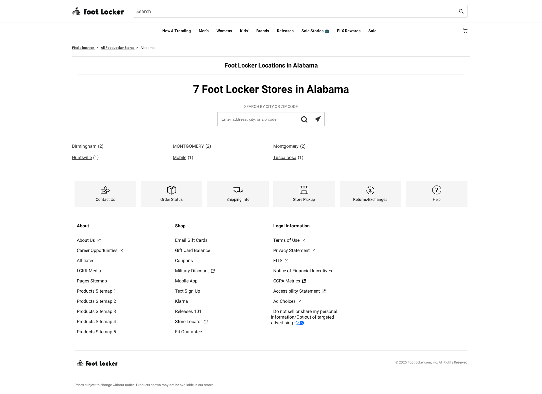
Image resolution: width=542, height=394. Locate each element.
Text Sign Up (187, 291)
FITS (278, 260)
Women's (224, 31)
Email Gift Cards (191, 240)
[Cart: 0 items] (465, 30)
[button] (304, 119)
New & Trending (176, 31)
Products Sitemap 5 (96, 331)
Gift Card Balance (192, 250)
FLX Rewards (348, 31)
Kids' (244, 31)
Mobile (183, 157)
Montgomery (289, 146)
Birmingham (88, 146)
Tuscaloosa (288, 157)
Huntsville (85, 157)
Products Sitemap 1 (96, 291)
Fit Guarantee (188, 331)
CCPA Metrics (287, 281)
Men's (204, 31)
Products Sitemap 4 (96, 321)
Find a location (83, 48)
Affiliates (85, 260)
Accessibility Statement (297, 291)
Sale (372, 31)
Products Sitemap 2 (96, 301)
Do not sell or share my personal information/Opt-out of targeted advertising (304, 317)
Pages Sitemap (92, 281)
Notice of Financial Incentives (302, 270)
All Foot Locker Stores (118, 48)
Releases (285, 31)
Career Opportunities (98, 250)
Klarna (181, 301)
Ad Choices (285, 301)
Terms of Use (287, 240)
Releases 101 (188, 311)
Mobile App (186, 281)
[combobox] (300, 11)
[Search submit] (461, 11)
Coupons (184, 260)
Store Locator (189, 321)
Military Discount (192, 270)
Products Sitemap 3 (96, 311)
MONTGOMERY (192, 146)
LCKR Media (89, 270)
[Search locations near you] (317, 119)
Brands (262, 31)
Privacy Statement (292, 250)
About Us (86, 240)
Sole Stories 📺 (315, 31)
